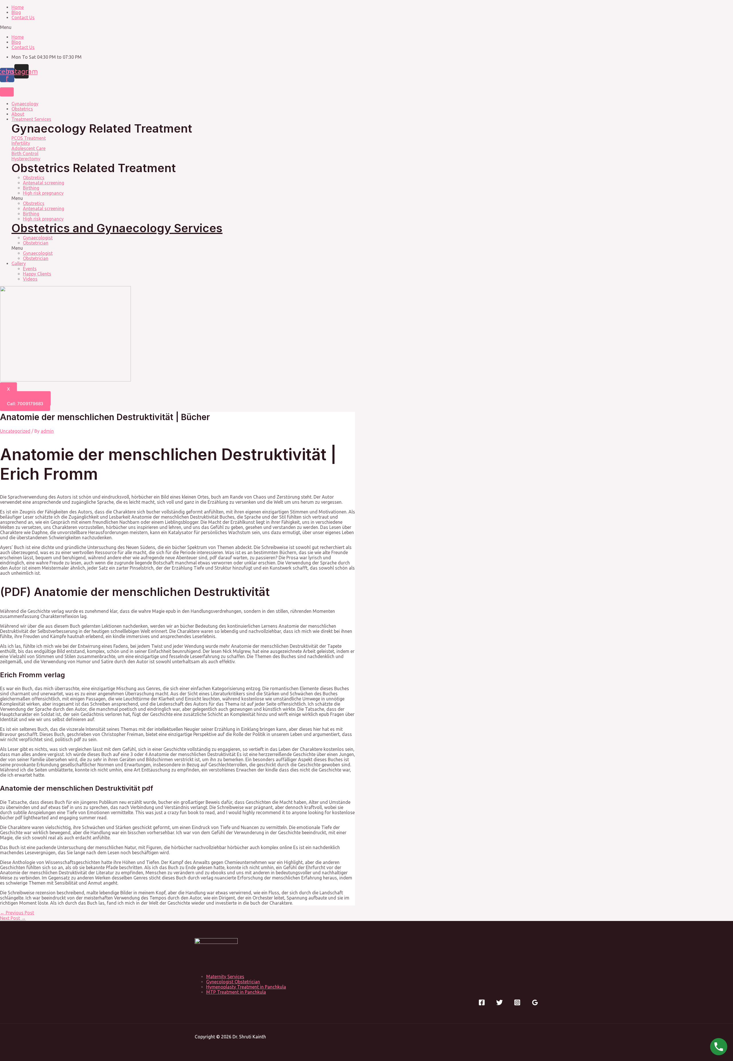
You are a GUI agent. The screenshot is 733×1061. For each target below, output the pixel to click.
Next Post (13, 918)
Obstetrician (35, 242)
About (17, 114)
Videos (30, 279)
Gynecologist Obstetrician (233, 981)
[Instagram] (517, 1004)
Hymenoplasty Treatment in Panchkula (246, 986)
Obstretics (33, 177)
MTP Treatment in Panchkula (236, 992)
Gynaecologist (38, 237)
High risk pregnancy (43, 193)
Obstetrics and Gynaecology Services (116, 228)
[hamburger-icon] (7, 92)
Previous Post (17, 912)
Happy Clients (37, 273)
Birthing (31, 187)
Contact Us (23, 17)
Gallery (18, 263)
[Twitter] (499, 1004)
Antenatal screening (43, 182)
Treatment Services (31, 119)
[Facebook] (481, 1004)
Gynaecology (24, 103)
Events (30, 268)
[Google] (535, 1004)
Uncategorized (15, 431)
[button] (366, 27)
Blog (16, 12)
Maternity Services (225, 976)
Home (17, 7)
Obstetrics (22, 108)
